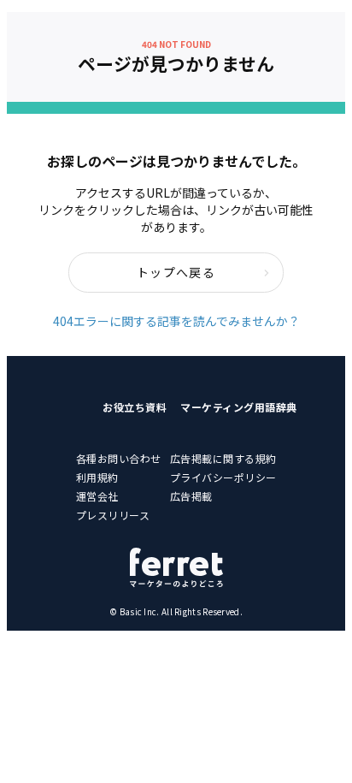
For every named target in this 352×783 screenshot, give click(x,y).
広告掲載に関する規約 (223, 458)
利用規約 (97, 477)
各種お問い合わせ (118, 458)
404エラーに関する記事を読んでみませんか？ (176, 320)
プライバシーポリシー (223, 477)
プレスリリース (113, 514)
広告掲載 (191, 496)
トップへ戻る (176, 272)
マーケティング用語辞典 (238, 407)
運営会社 (97, 496)
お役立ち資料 (135, 407)
